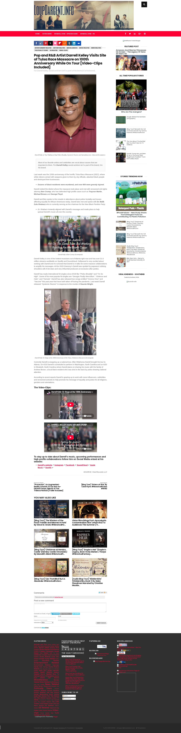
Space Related (54, 694)
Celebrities (37, 655)
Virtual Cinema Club (46, 713)
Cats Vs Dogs (54, 653)
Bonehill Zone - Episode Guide (66, 34)
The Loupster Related (44, 701)
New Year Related (39, 684)
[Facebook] (36, 43)
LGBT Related (53, 677)
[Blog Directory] (126, 650)
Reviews (49, 690)
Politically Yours (41, 50)
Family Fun (38, 667)
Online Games (38, 686)
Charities (44, 655)
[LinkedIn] (74, 43)
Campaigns (49, 651)
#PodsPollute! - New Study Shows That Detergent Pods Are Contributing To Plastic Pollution (131, 214)
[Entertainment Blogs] (102, 653)
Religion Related (40, 690)
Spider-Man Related (40, 696)
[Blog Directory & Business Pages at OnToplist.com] (129, 672)
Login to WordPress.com (66, 614)
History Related (59, 48)
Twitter (50, 703)
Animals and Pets (40, 644)
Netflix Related (54, 682)
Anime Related (52, 644)
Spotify (48, 468)
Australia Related (49, 646)
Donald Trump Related (47, 659)
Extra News (47, 34)
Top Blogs (119, 667)
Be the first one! (59, 597)
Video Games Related (45, 710)
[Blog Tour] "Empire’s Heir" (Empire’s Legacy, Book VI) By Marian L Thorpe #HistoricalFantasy (74, 669)
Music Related (84, 48)
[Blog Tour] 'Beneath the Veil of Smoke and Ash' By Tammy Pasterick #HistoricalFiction (137, 130)
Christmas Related (53, 655)
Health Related (46, 672)
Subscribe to (37, 622)
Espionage (56, 665)
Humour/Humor (39, 676)
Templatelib (79, 728)
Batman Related (44, 647)
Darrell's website (45, 465)
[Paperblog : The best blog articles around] (102, 647)
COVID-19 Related (39, 651)
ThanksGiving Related (45, 699)
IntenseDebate (45, 627)
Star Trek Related (53, 696)
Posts (66, 696)
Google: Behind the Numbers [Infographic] (136, 117)
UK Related (49, 705)
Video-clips (63, 50)
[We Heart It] (55, 43)
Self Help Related (53, 692)
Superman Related (51, 698)
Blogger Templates (59, 728)
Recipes (56, 688)
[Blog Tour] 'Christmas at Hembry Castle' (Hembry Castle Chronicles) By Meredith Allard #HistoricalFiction (135, 225)
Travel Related (43, 703)
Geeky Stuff (43, 670)
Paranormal (47, 686)
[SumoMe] (78, 43)
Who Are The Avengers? (131, 112)
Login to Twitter (76, 614)
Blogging (52, 647)
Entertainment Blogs (101, 655)
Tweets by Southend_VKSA (131, 277)
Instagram (58, 465)
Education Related (50, 660)
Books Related (45, 649)
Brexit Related (54, 649)
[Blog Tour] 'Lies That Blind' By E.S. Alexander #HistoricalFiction (75, 674)
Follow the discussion (105, 592)
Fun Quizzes (44, 669)
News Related (96, 48)
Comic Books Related (42, 657)
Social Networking (41, 694)
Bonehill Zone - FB (87, 34)
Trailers (36, 703)
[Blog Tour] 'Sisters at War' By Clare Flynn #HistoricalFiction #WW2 (94, 486)
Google (50, 670)
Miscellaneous (72, 48)
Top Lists (55, 701)
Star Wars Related (39, 698)
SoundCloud (82, 465)
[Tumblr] (69, 43)
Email (59, 616)
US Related (53, 50)
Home (37, 34)
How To (56, 674)
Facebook (70, 465)
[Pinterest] (45, 43)
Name (35, 616)
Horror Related (46, 674)
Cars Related (44, 653)
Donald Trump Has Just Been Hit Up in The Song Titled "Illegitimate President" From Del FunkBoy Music (136, 156)
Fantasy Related (48, 667)
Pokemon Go (55, 686)
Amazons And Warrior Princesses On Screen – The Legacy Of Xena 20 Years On (131, 52)
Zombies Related (45, 715)
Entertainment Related (43, 48)
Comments (67, 698)
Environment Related (42, 665)
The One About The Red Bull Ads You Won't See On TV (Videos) (136, 143)
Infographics (49, 676)
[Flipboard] (60, 43)
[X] (50, 43)
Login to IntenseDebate (55, 614)
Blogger (55, 716)
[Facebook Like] (41, 43)
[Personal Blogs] (122, 666)
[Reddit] (64, 43)
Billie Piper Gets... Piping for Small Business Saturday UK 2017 (136, 260)
